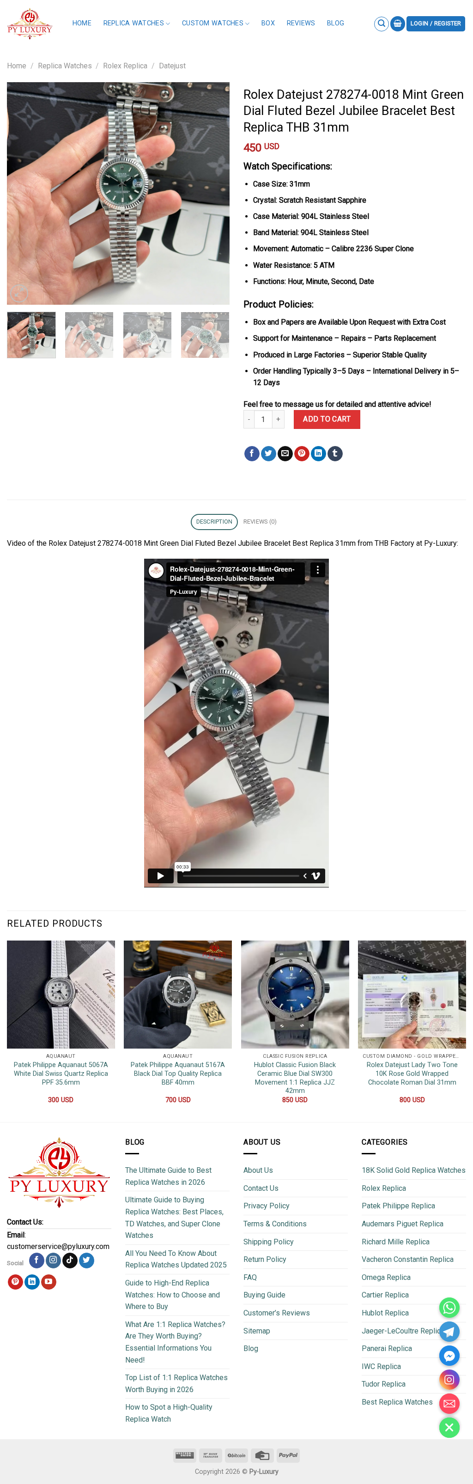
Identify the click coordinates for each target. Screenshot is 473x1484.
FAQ (250, 1277)
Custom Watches (212, 23)
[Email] (449, 1404)
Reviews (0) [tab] (260, 521)
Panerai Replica (387, 1348)
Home (82, 23)
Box (268, 23)
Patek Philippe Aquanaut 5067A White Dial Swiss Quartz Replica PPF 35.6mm (61, 1073)
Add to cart (327, 419)
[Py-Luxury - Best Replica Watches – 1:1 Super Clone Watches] (30, 24)
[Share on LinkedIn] (318, 454)
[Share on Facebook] (252, 454)
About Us (258, 1170)
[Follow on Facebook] (36, 1260)
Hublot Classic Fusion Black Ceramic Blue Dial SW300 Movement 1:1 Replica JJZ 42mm (295, 1078)
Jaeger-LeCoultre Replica (403, 1331)
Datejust (172, 65)
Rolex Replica (125, 65)
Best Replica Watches (397, 1402)
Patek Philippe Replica (398, 1205)
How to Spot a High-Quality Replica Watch (168, 1413)
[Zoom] (19, 293)
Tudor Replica (384, 1384)
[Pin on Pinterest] (301, 454)
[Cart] (397, 23)
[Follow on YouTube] (48, 1282)
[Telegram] (449, 1331)
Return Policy (264, 1259)
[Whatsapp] (449, 1307)
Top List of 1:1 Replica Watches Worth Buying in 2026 (176, 1383)
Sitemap (256, 1331)
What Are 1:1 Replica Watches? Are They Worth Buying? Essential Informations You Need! (175, 1342)
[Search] (381, 24)
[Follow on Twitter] (86, 1260)
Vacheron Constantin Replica (408, 1259)
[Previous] (23, 193)
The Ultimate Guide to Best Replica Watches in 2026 (168, 1176)
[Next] (213, 193)
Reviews (301, 23)
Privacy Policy (266, 1205)
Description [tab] (214, 521)
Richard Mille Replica (396, 1241)
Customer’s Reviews (276, 1313)
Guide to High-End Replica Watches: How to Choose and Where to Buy (172, 1295)
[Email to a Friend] (285, 454)
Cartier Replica (385, 1295)
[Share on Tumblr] (335, 454)
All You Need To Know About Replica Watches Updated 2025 (176, 1259)
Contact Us (261, 1188)
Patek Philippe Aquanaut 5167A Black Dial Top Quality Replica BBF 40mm (178, 1073)
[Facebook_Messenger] (449, 1355)
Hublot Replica (385, 1313)
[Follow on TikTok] (70, 1260)
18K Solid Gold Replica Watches (414, 1170)
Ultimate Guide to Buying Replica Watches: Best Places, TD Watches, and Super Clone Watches (174, 1217)
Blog (335, 23)
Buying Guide (264, 1295)
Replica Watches (133, 23)
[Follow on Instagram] (53, 1260)
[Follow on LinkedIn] (32, 1282)
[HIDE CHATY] (449, 1428)
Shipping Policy (268, 1241)
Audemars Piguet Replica (402, 1223)
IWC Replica (381, 1366)
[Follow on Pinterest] (15, 1282)
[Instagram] (449, 1379)
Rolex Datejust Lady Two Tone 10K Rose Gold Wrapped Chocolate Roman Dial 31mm (412, 1073)
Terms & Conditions (275, 1223)
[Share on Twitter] (268, 454)
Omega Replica (386, 1277)
